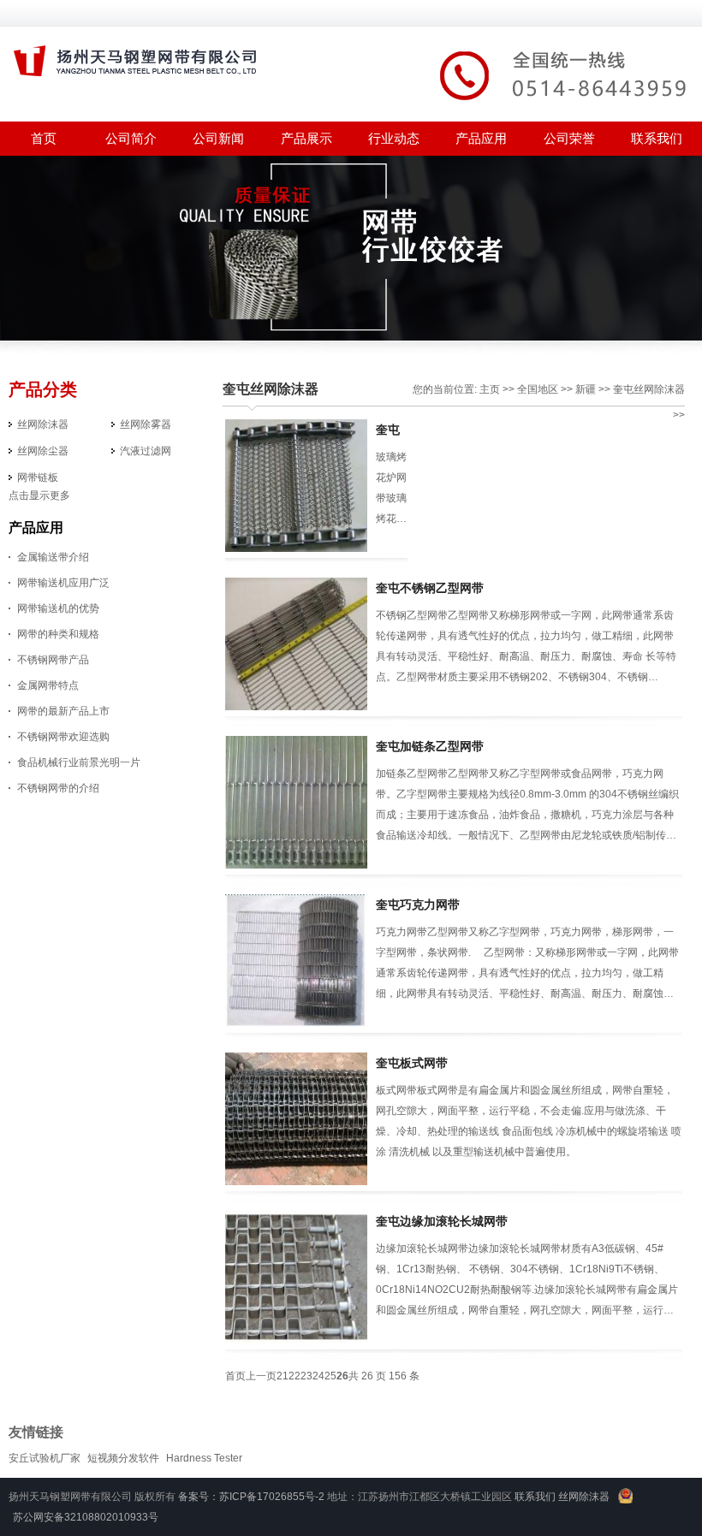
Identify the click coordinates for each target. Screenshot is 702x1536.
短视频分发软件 (123, 1458)
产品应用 (481, 138)
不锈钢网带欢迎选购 (63, 737)
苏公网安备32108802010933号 (85, 1517)
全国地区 (537, 389)
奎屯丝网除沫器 (270, 389)
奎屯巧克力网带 (418, 904)
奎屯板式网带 (412, 1063)
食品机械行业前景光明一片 (78, 762)
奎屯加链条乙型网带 (430, 746)
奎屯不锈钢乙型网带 (430, 588)
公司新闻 (218, 138)
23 (306, 1376)
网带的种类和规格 (58, 634)
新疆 (585, 389)
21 (283, 1376)
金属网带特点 (48, 685)
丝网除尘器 (42, 451)
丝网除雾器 (145, 424)
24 (318, 1376)
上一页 (261, 1376)
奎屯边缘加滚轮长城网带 (442, 1221)
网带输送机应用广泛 (63, 583)
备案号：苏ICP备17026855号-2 (251, 1497)
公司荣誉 (569, 138)
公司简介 (131, 138)
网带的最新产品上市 (63, 711)
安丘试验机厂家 (44, 1458)
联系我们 (656, 138)
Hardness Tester (204, 1458)
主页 (489, 389)
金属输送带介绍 (53, 557)
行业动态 (393, 138)
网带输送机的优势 (58, 608)
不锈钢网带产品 (53, 660)
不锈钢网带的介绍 (58, 788)
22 (294, 1376)
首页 (235, 1376)
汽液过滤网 (145, 451)
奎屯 (623, 389)
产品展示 (306, 138)
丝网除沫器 (42, 424)
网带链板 (37, 477)
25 (330, 1376)
